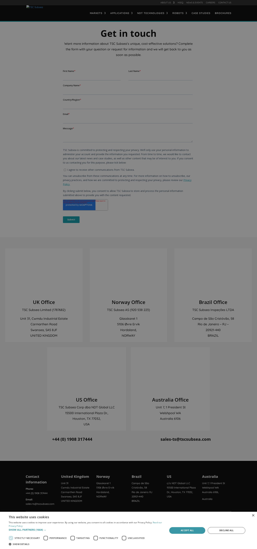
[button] (86, 530)
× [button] (253, 515)
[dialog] (128, 530)
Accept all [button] (187, 530)
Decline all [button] (226, 530)
